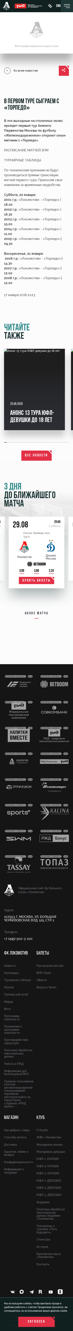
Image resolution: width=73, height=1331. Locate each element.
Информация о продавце (14, 1171)
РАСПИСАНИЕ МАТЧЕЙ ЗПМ (26, 150)
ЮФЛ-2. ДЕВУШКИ (48, 1187)
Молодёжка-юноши (49, 1144)
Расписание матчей (49, 965)
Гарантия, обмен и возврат (16, 1153)
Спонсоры (43, 1239)
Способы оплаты (15, 1137)
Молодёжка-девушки (50, 1151)
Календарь (11, 972)
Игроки (9, 987)
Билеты (42, 953)
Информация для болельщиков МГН (16, 1072)
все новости (36, 455)
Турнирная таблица (17, 980)
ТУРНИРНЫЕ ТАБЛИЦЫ (22, 160)
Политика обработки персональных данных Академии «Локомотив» (50, 1214)
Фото (7, 1009)
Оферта (41, 980)
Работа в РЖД (14, 1063)
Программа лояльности (12, 1017)
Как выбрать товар (17, 1130)
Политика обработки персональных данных (18, 1053)
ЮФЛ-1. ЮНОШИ (47, 1158)
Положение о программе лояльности (13, 1029)
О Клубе (42, 1130)
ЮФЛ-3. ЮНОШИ (47, 1173)
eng (58, 6)
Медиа (8, 1001)
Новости (9, 965)
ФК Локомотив (16, 953)
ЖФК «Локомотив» (49, 1137)
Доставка (10, 1144)
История (42, 1246)
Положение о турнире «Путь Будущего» (46, 1229)
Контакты (42, 1264)
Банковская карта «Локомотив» (48, 1255)
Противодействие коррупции (16, 1041)
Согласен (36, 1322)
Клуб (40, 1117)
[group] (34, 389)
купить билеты (37, 581)
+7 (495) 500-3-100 (18, 939)
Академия (42, 1202)
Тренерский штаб (16, 994)
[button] (5, 442)
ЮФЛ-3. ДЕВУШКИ (48, 1194)
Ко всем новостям (26, 70)
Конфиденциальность (18, 1162)
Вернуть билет (46, 987)
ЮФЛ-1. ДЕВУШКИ (48, 1180)
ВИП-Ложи (43, 972)
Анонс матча (36, 613)
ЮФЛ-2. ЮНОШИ (47, 1166)
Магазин (11, 1117)
